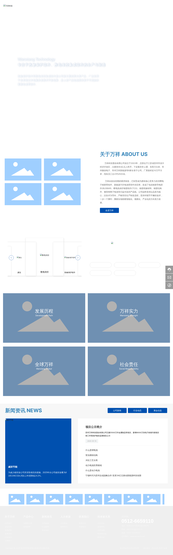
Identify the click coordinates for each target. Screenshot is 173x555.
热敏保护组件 (101, 265)
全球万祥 (44, 364)
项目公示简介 (93, 426)
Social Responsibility (129, 369)
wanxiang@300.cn (134, 529)
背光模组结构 (91, 455)
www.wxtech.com (137, 536)
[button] (18, 130)
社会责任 (129, 364)
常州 (160, 548)
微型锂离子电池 (125, 273)
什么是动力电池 (92, 470)
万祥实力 (129, 311)
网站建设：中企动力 (150, 548)
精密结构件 (101, 273)
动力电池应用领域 (93, 465)
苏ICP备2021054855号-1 (130, 549)
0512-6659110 (137, 521)
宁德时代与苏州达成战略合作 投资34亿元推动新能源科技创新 (113, 475)
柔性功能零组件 (149, 265)
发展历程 (44, 311)
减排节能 (12, 467)
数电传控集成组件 (125, 265)
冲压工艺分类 (91, 460)
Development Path (44, 315)
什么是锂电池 (91, 450)
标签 (166, 548)
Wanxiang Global (44, 369)
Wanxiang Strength (129, 315)
